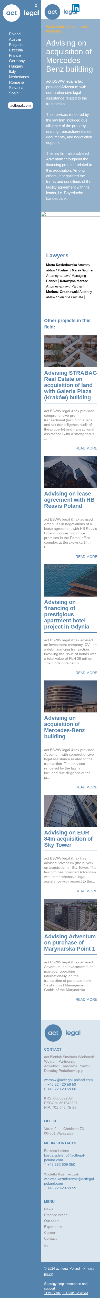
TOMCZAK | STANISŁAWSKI (66, 1293)
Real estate (55, 26)
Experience (53, 1227)
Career (49, 1232)
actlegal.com (20, 105)
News (48, 1209)
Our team (51, 1221)
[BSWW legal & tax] (60, 12)
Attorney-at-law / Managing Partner (70, 275)
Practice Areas (55, 1215)
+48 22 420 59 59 (61, 1084)
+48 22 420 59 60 (61, 1089)
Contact (50, 1238)
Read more (86, 448)
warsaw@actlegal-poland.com (68, 1080)
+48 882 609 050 (61, 1164)
